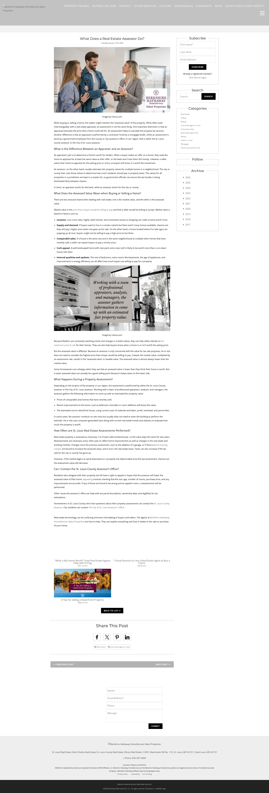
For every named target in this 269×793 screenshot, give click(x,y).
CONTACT (125, 6)
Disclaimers (149, 789)
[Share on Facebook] (97, 637)
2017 (187, 224)
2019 (187, 214)
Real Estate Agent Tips (189, 133)
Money (183, 136)
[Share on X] (107, 637)
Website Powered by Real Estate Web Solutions (134, 784)
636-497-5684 (139, 758)
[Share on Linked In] (127, 637)
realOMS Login (160, 789)
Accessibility (135, 774)
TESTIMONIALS (183, 6)
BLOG (218, 6)
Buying (183, 121)
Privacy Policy (122, 774)
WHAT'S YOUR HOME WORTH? (245, 6)
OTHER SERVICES (145, 6)
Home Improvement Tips (190, 148)
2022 (187, 198)
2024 (187, 187)
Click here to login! (198, 77)
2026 (187, 177)
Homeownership (187, 129)
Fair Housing (147, 774)
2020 (187, 208)
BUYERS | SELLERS (104, 6)
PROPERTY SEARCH (76, 6)
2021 (187, 203)
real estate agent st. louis (120, 647)
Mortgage (185, 144)
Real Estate (100, 647)
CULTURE (165, 6)
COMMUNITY (204, 6)
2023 (187, 193)
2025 (187, 182)
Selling (183, 118)
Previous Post (65, 664)
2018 (187, 219)
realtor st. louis (187, 140)
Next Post (162, 664)
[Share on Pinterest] (117, 637)
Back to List (111, 610)
